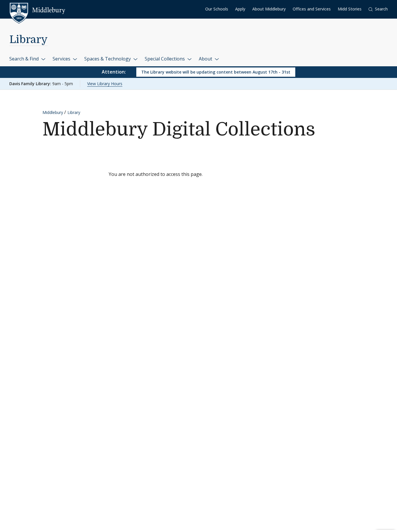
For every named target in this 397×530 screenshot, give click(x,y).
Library (28, 40)
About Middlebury (269, 9)
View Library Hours (104, 83)
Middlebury (52, 112)
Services (62, 59)
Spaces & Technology (108, 59)
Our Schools (216, 9)
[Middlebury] (37, 10)
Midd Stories (350, 9)
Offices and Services (312, 9)
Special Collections (165, 59)
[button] (378, 9)
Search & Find (24, 59)
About (206, 59)
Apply (240, 9)
